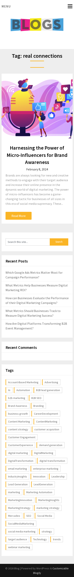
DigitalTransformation (20, 461)
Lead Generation (18, 484)
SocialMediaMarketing (21, 523)
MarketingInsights (48, 500)
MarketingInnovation (20, 500)
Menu (6, 6)
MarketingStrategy (19, 508)
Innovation (39, 476)
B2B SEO (36, 398)
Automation (23, 390)
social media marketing (22, 531)
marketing (14, 492)
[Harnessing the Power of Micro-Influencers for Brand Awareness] (37, 108)
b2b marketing (16, 398)
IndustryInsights (17, 476)
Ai (9, 390)
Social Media (44, 516)
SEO (28, 516)
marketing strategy (48, 508)
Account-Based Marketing (23, 382)
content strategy (18, 429)
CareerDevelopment (46, 413)
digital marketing (18, 453)
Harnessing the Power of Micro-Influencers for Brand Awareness (37, 154)
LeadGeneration (43, 484)
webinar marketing (19, 547)
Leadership (58, 476)
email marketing (17, 468)
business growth (18, 413)
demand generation (50, 445)
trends (57, 539)
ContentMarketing (46, 421)
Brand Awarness (17, 406)
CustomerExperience (20, 445)
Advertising (51, 382)
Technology (40, 539)
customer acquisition (46, 429)
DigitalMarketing (43, 453)
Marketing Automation (39, 492)
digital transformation (52, 461)
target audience (17, 539)
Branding (38, 406)
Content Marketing (19, 421)
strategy (47, 531)
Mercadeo (14, 516)
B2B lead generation (48, 390)
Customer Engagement (21, 437)
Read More (18, 216)
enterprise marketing (45, 468)
